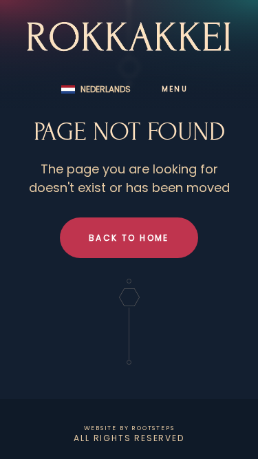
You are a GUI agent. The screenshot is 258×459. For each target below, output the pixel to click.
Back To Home (129, 238)
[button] (96, 89)
